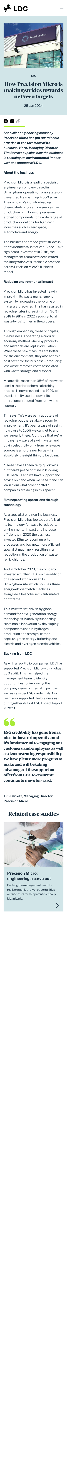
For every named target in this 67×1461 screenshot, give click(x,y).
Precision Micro (15, 182)
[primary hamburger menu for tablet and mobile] (61, 8)
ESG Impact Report (48, 703)
